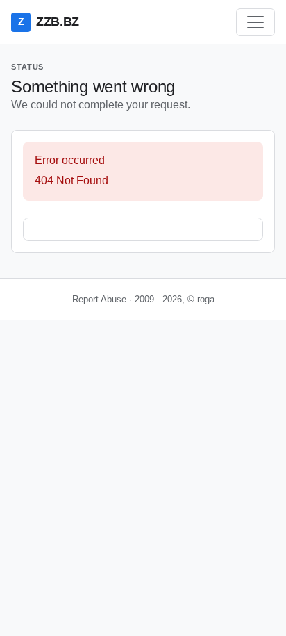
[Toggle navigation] (255, 22)
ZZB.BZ (48, 21)
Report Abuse (99, 299)
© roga (200, 299)
